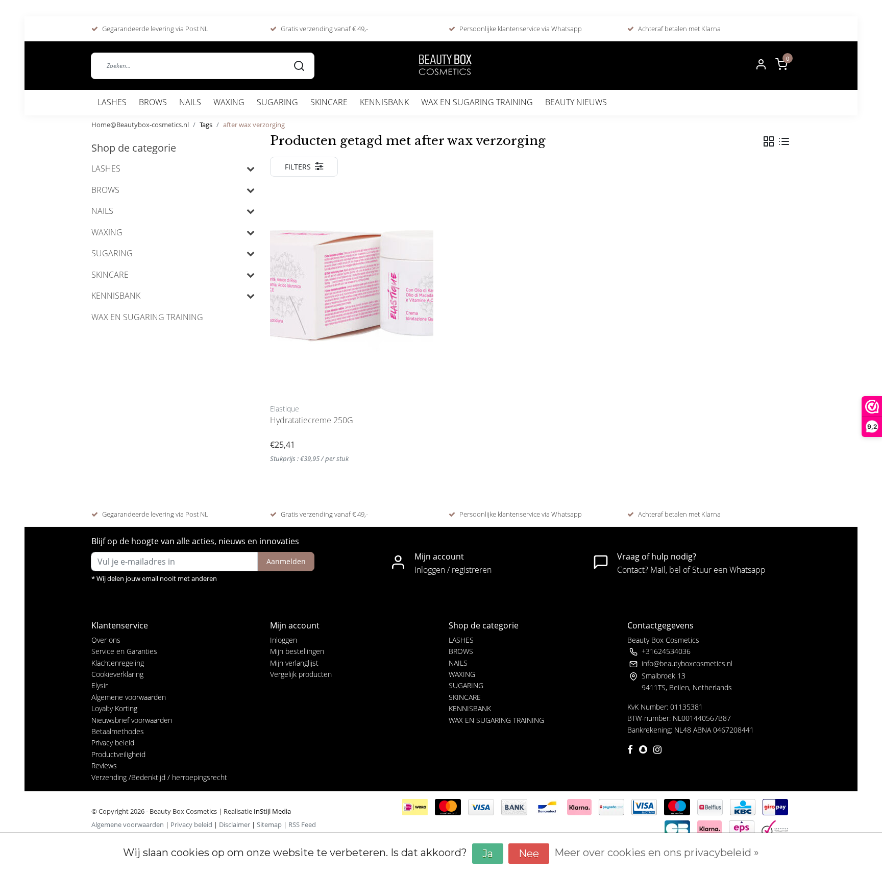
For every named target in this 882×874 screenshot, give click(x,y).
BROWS (153, 102)
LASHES (112, 102)
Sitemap (269, 824)
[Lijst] (784, 141)
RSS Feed (302, 824)
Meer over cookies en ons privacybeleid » (656, 852)
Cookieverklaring (117, 674)
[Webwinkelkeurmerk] (775, 827)
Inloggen (283, 640)
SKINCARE (329, 102)
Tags (206, 124)
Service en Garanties (124, 651)
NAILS (190, 102)
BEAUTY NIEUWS (576, 102)
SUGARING (277, 102)
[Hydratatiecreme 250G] (351, 292)
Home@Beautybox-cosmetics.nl (140, 124)
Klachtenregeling (117, 663)
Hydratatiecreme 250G (311, 420)
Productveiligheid (118, 754)
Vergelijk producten (301, 674)
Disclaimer (234, 824)
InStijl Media (271, 811)
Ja (487, 853)
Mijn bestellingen (297, 651)
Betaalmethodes (117, 731)
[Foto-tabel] (768, 141)
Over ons (105, 640)
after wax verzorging (254, 124)
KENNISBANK (384, 102)
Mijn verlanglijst (294, 663)
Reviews (104, 765)
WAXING (228, 102)
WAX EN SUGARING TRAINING (477, 102)
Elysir (99, 685)
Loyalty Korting (114, 708)
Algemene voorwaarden (128, 697)
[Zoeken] (299, 65)
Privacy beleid (112, 742)
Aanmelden (286, 561)
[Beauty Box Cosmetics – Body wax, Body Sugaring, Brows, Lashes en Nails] (444, 65)
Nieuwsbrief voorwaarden (131, 720)
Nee (529, 853)
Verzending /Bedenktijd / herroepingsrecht (159, 777)
